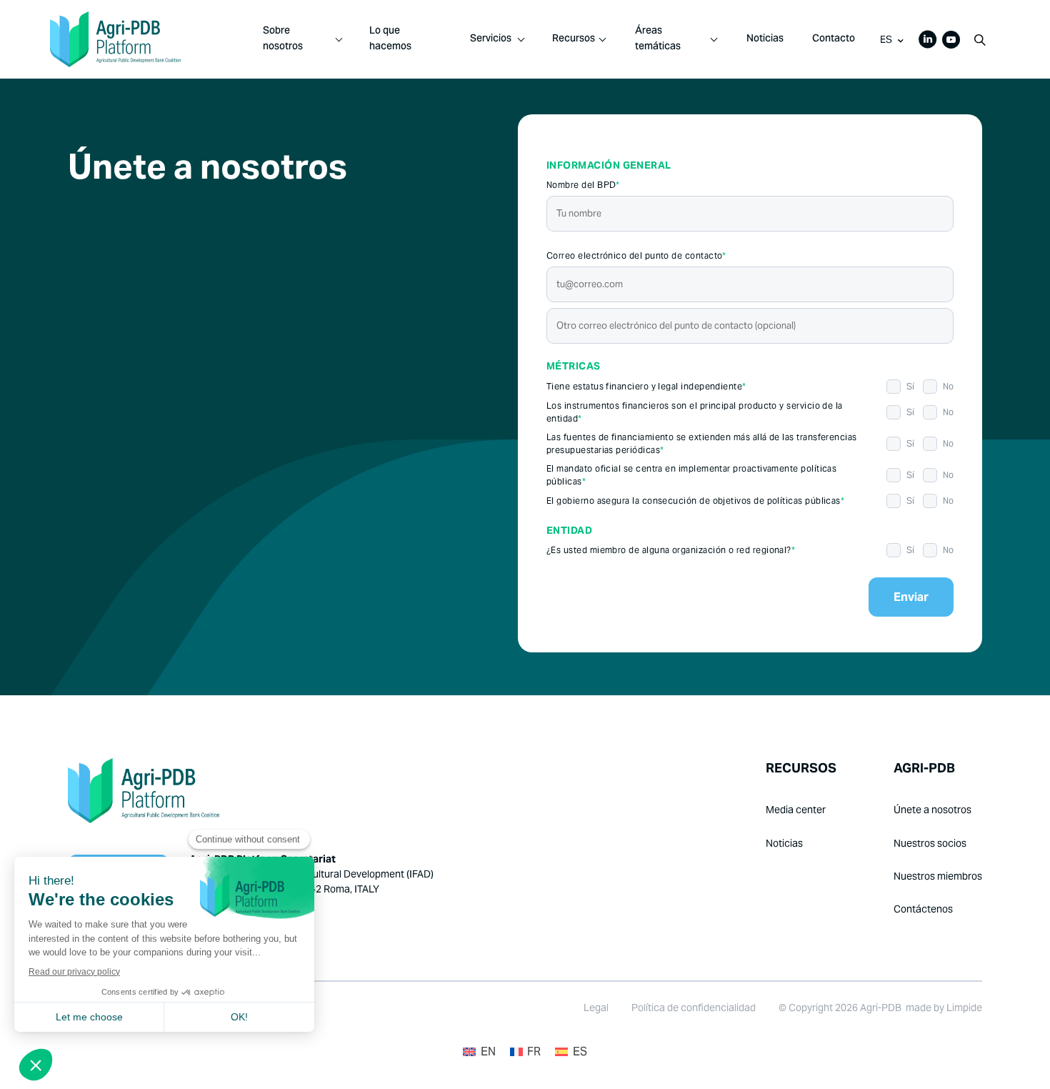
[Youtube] (951, 40)
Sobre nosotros (283, 39)
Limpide (964, 1007)
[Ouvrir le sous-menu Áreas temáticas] (714, 39)
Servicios (490, 39)
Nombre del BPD (583, 184)
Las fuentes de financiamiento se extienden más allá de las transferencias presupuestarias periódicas (701, 443)
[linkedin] (928, 39)
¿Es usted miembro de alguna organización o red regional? (670, 549)
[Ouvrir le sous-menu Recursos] (602, 39)
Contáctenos (923, 908)
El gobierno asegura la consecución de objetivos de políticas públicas (695, 500)
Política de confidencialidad (693, 1007)
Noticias (765, 39)
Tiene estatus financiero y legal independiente (646, 386)
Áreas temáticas (658, 39)
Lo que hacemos (390, 39)
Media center (796, 809)
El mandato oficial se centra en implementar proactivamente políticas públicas (691, 475)
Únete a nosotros (932, 809)
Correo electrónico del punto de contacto (636, 255)
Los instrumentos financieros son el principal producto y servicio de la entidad (694, 412)
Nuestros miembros (938, 876)
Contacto (833, 39)
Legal (596, 1007)
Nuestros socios (930, 843)
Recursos (573, 39)
